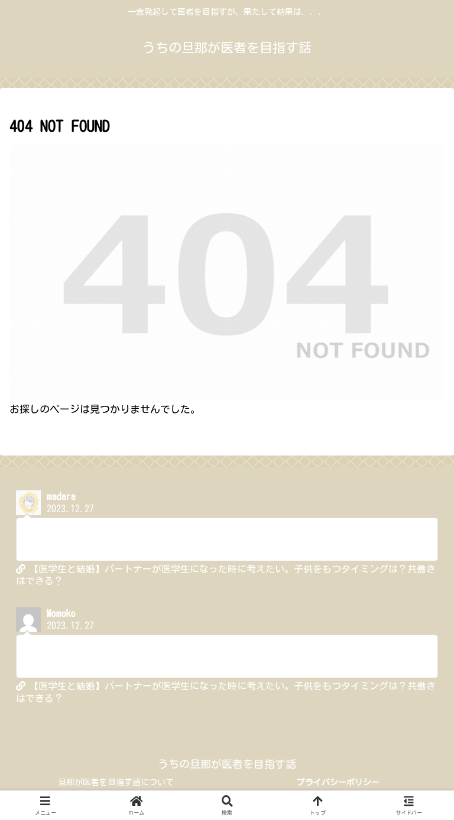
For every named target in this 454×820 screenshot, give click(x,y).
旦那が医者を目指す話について (116, 782)
